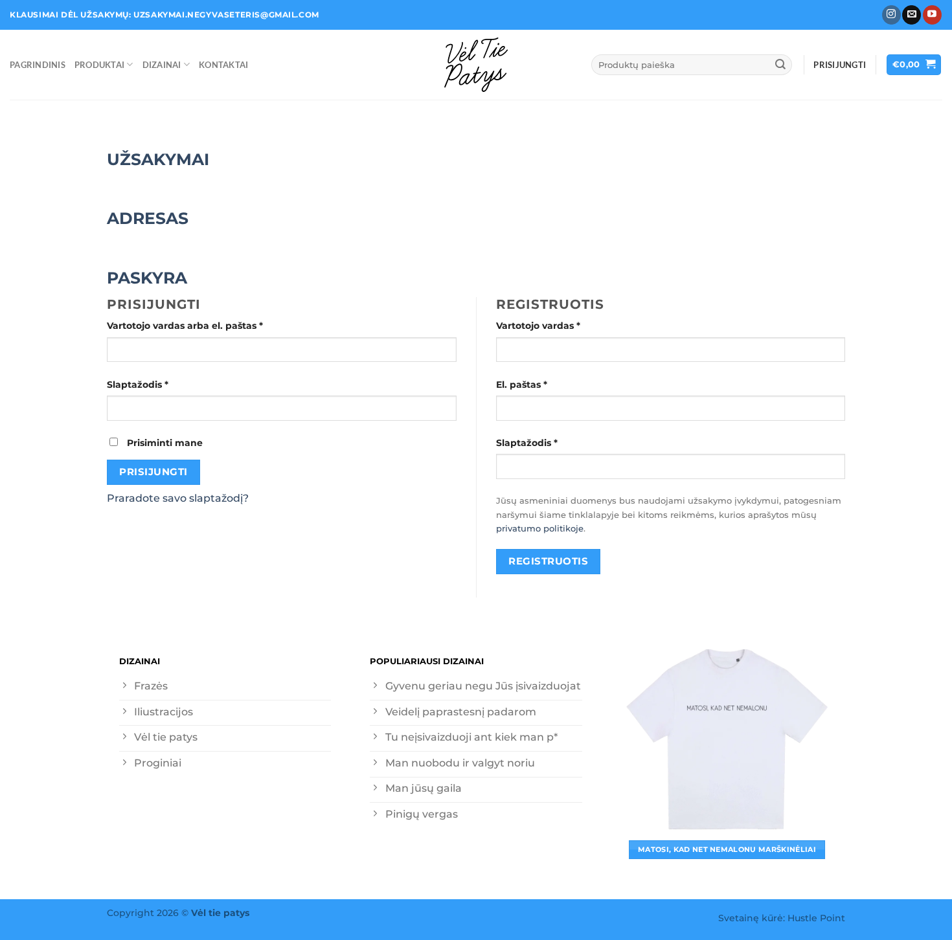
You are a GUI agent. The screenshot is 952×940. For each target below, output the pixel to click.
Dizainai (161, 65)
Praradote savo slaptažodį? (178, 498)
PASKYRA (147, 277)
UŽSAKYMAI (158, 159)
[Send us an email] (911, 15)
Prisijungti (153, 471)
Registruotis (548, 561)
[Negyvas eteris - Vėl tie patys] (476, 65)
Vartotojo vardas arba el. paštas (211, 325)
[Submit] (780, 64)
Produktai (99, 65)
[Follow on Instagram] (891, 15)
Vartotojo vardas (564, 325)
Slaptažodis (163, 384)
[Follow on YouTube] (932, 15)
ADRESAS (147, 218)
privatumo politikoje (540, 528)
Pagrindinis (37, 65)
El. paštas (547, 384)
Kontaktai (223, 65)
